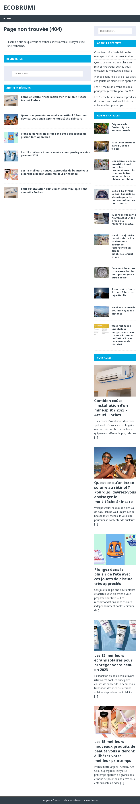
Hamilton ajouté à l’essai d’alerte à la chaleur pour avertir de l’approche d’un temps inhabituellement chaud (123, 246)
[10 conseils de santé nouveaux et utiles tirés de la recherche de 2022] (101, 222)
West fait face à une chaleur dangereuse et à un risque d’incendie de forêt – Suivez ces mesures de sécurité (123, 335)
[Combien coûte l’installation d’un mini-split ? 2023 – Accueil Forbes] (11, 104)
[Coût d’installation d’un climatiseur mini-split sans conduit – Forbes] (11, 196)
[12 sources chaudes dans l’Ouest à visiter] (101, 150)
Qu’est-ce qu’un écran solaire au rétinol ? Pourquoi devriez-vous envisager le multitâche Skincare (54, 117)
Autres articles (108, 115)
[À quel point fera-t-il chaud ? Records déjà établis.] (101, 296)
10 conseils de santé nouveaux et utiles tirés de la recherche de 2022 (124, 219)
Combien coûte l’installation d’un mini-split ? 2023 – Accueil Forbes (54, 98)
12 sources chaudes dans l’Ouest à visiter (123, 145)
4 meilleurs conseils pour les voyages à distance (123, 310)
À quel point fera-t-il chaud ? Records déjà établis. (124, 292)
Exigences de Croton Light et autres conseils (121, 127)
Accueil (7, 18)
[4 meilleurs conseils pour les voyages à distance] (101, 315)
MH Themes (92, 800)
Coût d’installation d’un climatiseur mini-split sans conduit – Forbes (54, 190)
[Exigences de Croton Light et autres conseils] (101, 131)
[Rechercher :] (47, 74)
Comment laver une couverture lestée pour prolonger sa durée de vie (123, 273)
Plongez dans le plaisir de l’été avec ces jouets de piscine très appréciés (53, 135)
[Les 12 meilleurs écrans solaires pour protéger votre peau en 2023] (11, 159)
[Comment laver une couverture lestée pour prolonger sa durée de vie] (101, 275)
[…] (96, 437)
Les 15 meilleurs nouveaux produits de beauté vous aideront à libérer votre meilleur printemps (55, 172)
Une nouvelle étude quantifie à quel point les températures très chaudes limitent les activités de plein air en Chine (124, 170)
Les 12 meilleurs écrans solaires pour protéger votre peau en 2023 (55, 153)
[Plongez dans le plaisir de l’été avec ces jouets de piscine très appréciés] (11, 141)
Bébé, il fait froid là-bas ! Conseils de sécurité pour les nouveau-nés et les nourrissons (123, 197)
